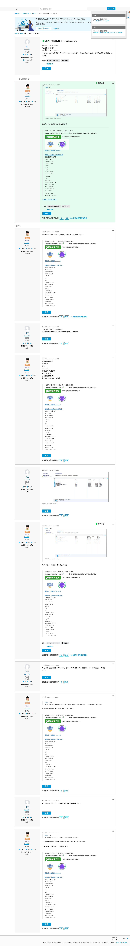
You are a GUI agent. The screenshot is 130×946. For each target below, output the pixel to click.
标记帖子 (27, 62)
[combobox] (63, 9)
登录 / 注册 (111, 8)
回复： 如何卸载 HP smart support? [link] (48, 13)
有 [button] (61, 218)
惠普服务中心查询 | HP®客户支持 (54, 155)
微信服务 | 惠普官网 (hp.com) (53, 150)
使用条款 (118, 943)
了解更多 (56, 28)
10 (22, 852)
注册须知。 (125, 943)
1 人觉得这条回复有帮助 (78, 218)
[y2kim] (27, 86)
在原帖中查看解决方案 (49, 200)
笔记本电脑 (26, 13)
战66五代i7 (65, 60)
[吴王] (27, 42)
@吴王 (47, 87)
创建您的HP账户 (43, 28)
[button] (113, 38)
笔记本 (34, 13)
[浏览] (16, 9)
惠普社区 (17, 13)
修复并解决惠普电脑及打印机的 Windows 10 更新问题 (107, 32)
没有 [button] (66, 218)
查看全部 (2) (50, 64)
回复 (46, 68)
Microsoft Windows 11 (53, 60)
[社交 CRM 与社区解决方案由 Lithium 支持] (116, 939)
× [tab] (124, 12)
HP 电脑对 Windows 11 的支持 (101, 21)
